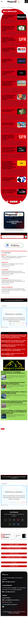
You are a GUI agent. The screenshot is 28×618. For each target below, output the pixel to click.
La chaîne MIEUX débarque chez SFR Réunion (7, 61)
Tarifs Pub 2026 (14, 553)
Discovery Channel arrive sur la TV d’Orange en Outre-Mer (9, 17)
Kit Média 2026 (14, 566)
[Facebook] (5, 520)
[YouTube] (18, 520)
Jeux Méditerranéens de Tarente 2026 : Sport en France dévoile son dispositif (13, 345)
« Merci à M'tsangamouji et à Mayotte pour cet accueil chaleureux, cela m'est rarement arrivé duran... (17, 386)
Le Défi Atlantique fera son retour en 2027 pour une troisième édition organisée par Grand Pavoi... (16, 376)
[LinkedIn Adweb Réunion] (3, 606)
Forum (2, 429)
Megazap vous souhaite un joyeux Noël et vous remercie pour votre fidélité (8, 28)
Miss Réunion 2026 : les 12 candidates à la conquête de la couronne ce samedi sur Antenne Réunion (13, 341)
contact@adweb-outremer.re (11, 600)
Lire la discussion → (6, 259)
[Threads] (22, 520)
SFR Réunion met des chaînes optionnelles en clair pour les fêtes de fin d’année (8, 40)
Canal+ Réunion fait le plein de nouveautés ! (8, 123)
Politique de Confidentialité (14, 548)
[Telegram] (14, 524)
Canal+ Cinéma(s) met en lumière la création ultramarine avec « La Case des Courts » (9, 83)
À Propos (14, 562)
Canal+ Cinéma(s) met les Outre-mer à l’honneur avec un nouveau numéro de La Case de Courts (9, 149)
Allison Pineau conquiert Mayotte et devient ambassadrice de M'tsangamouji (13, 383)
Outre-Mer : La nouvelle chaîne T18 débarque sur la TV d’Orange (8, 179)
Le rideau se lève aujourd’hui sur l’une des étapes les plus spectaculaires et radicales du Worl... (17, 395)
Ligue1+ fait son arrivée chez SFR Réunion (8, 110)
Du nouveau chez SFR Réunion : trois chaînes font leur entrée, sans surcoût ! (8, 137)
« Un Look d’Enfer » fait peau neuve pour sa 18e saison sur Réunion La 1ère (12, 354)
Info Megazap (10, 7)
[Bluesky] (18, 524)
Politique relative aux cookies (14, 557)
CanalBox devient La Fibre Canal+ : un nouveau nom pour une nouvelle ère (9, 191)
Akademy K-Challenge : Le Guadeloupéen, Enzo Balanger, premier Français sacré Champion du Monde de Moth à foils (14, 412)
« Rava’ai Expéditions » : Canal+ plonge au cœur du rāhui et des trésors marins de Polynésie (13, 350)
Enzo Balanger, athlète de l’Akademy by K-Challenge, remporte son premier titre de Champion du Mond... (16, 415)
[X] (14, 520)
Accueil (3, 7)
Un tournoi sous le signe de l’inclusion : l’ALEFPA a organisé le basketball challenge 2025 (14, 401)
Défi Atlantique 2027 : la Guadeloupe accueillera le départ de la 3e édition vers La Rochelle (13, 373)
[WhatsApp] (9, 524)
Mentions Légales (14, 544)
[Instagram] (9, 520)
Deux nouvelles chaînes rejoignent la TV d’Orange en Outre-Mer (9, 49)
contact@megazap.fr (9, 581)
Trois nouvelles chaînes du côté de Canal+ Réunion (8, 73)
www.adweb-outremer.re (10, 604)
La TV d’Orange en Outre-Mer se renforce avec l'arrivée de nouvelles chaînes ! (9, 97)
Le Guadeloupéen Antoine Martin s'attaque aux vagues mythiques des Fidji (14, 392)
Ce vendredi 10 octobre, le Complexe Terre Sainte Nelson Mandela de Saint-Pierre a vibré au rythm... (17, 404)
